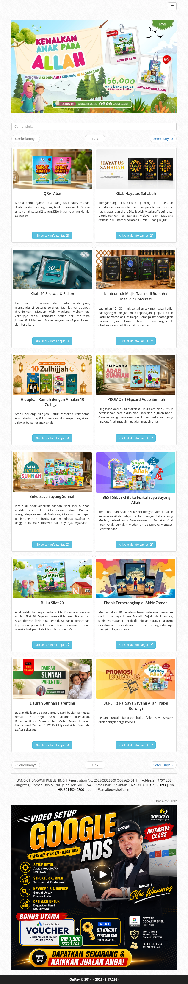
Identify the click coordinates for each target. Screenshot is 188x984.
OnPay (74, 979)
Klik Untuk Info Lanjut (50, 235)
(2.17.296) (111, 979)
